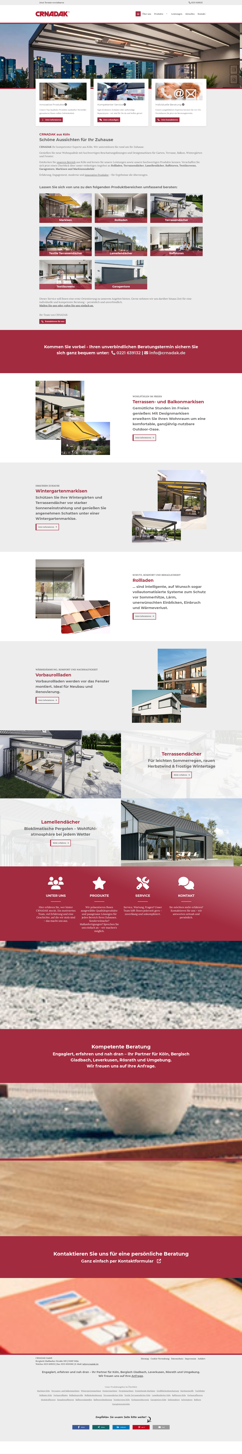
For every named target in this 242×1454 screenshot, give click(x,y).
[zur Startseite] (53, 13)
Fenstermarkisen (109, 1391)
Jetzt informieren (52, 120)
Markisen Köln (43, 1391)
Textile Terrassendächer (65, 253)
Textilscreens (66, 286)
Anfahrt (201, 1358)
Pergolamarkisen (126, 1391)
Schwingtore (186, 1399)
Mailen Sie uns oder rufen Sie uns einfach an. (66, 305)
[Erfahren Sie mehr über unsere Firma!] (56, 887)
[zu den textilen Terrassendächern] (65, 241)
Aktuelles (190, 14)
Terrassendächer (176, 220)
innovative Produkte (97, 174)
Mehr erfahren (180, 775)
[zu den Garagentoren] (121, 274)
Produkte (158, 14)
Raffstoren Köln (179, 1395)
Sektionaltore (174, 1399)
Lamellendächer (121, 253)
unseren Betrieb (66, 162)
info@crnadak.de (167, 352)
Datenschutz (177, 1358)
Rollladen (121, 220)
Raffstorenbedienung (103, 1399)
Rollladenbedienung (93, 1395)
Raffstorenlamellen (83, 1399)
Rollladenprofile (76, 1395)
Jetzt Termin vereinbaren (51, 2)
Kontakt (201, 14)
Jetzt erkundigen (110, 120)
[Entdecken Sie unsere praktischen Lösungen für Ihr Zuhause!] (99, 887)
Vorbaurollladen (60, 1395)
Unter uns (56, 896)
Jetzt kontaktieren (169, 120)
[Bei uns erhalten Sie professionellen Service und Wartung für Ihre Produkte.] (143, 887)
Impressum (190, 1358)
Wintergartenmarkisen (91, 1391)
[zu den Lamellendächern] (121, 241)
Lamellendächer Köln (161, 1395)
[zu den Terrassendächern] (176, 208)
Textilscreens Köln (121, 1399)
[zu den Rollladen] (121, 208)
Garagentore (121, 286)
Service (142, 896)
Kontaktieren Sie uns (54, 321)
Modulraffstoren (48, 1399)
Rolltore (197, 1399)
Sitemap (145, 1358)
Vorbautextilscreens (140, 1399)
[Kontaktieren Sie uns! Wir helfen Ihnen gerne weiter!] (186, 887)
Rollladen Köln (45, 1395)
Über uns (146, 14)
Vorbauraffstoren (195, 1395)
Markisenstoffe (187, 1391)
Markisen (65, 220)
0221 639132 (197, 2)
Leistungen (176, 14)
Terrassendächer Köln (113, 1395)
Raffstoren (176, 253)
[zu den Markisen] (65, 208)
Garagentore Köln (158, 1399)
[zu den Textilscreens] (65, 274)
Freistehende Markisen (145, 1391)
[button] (80, 1427)
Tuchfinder (200, 1391)
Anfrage (146, 1066)
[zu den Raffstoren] (176, 241)
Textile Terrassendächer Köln (137, 1395)
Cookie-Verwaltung (160, 1358)
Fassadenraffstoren (65, 1399)
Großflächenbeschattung (168, 1391)
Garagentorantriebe (121, 1404)
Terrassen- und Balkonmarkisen (65, 1391)
